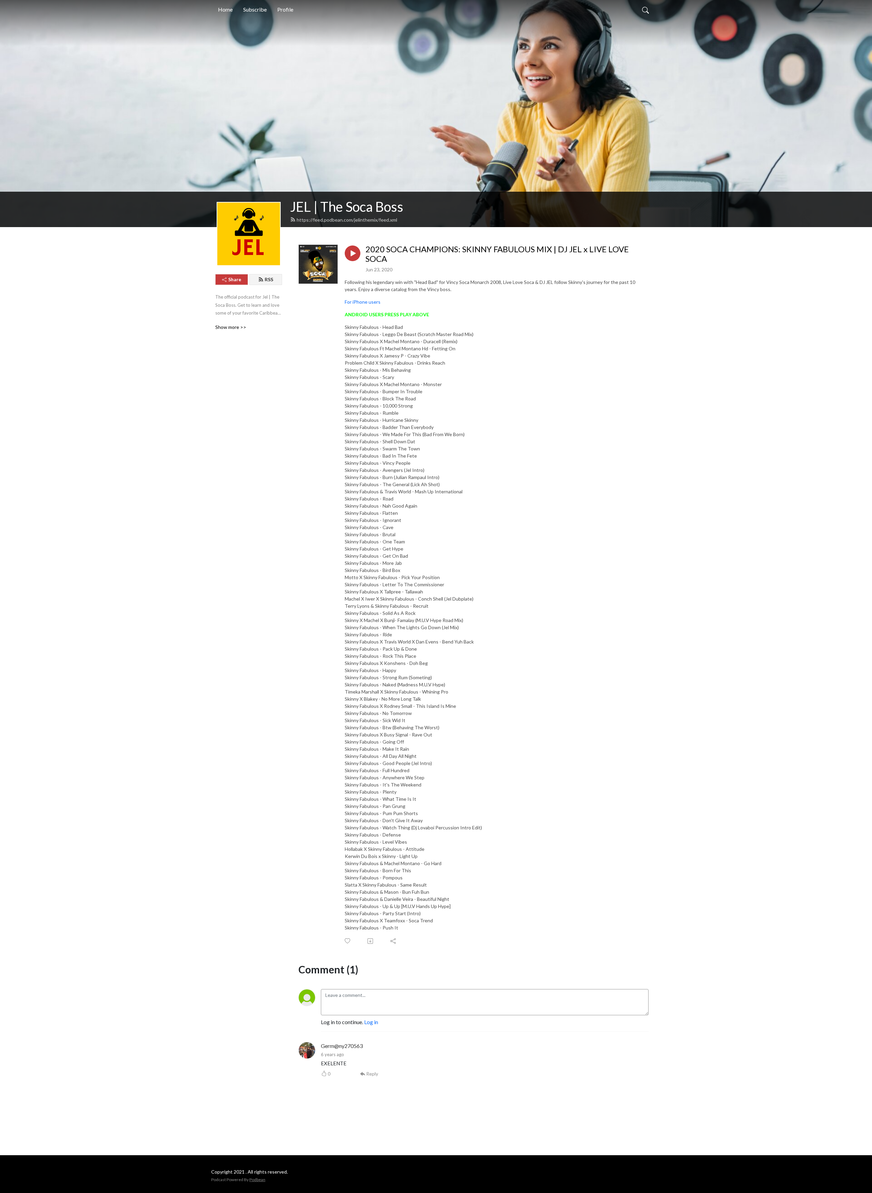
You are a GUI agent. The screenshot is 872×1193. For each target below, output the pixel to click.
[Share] (394, 941)
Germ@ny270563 (342, 1046)
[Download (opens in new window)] (371, 941)
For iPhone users (362, 302)
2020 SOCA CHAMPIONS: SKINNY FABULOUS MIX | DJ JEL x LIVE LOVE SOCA (497, 254)
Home (225, 9)
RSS (269, 279)
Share (234, 279)
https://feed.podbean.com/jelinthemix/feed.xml (347, 220)
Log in (371, 1022)
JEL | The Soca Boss (346, 206)
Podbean (257, 1179)
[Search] (645, 9)
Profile (285, 9)
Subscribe (255, 9)
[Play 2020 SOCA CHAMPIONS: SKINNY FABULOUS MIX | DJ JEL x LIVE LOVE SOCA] (352, 253)
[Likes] (348, 940)
